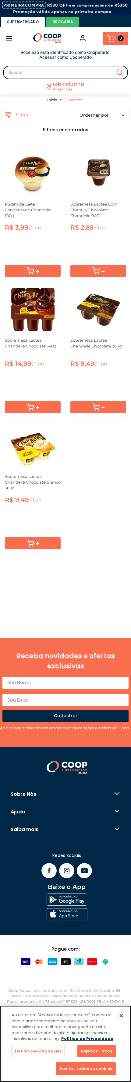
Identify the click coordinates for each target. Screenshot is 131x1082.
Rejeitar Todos (96, 1051)
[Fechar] (121, 1015)
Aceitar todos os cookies (85, 1068)
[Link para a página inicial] (53, 100)
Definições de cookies (38, 1051)
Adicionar (33, 271)
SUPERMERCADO (23, 21)
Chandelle (74, 99)
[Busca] (65, 72)
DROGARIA (62, 21)
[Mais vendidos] (102, 115)
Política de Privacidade (87, 1038)
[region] (65, 1044)
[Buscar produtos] (119, 72)
